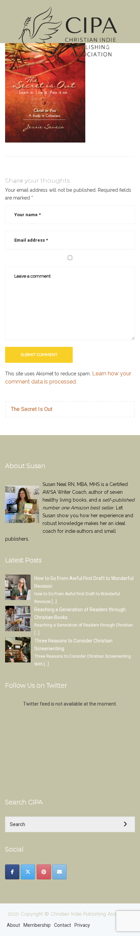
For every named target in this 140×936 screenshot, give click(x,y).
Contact (62, 925)
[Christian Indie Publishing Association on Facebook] (12, 871)
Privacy (82, 925)
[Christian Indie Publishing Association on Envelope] (59, 871)
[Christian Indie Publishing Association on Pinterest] (44, 871)
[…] (54, 601)
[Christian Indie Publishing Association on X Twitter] (28, 871)
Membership (37, 925)
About (13, 925)
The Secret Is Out (31, 409)
